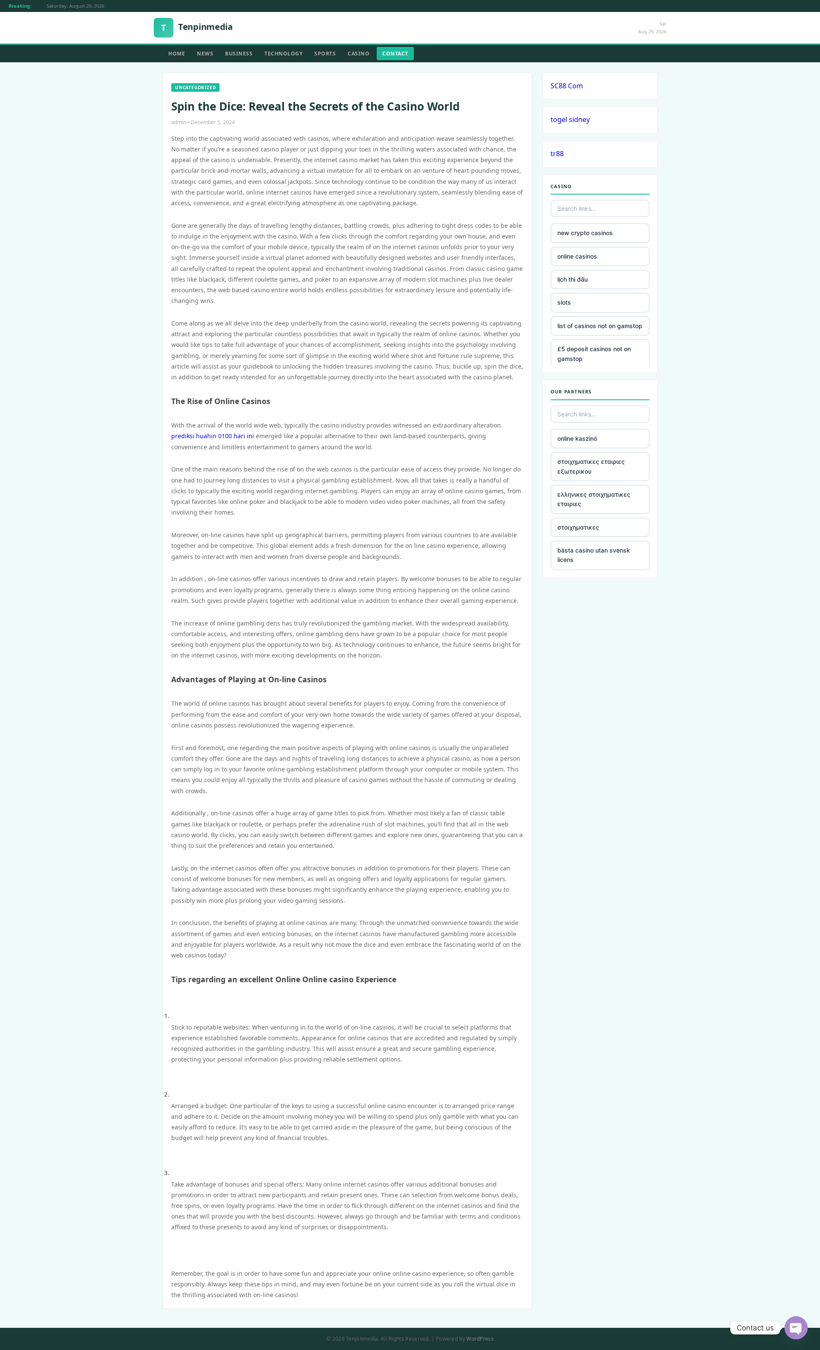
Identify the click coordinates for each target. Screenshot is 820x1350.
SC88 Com (567, 85)
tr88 (557, 153)
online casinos (577, 256)
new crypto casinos (585, 232)
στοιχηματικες (578, 527)
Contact (395, 53)
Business (238, 53)
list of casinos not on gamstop (599, 325)
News (205, 53)
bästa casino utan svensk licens (593, 555)
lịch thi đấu (572, 279)
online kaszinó (577, 438)
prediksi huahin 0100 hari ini (212, 436)
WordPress (480, 1338)
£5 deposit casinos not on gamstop (594, 353)
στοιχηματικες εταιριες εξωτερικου (591, 466)
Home (176, 53)
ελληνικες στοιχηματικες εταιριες (593, 499)
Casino (358, 53)
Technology (283, 53)
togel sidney (570, 119)
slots (564, 302)
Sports (325, 53)
